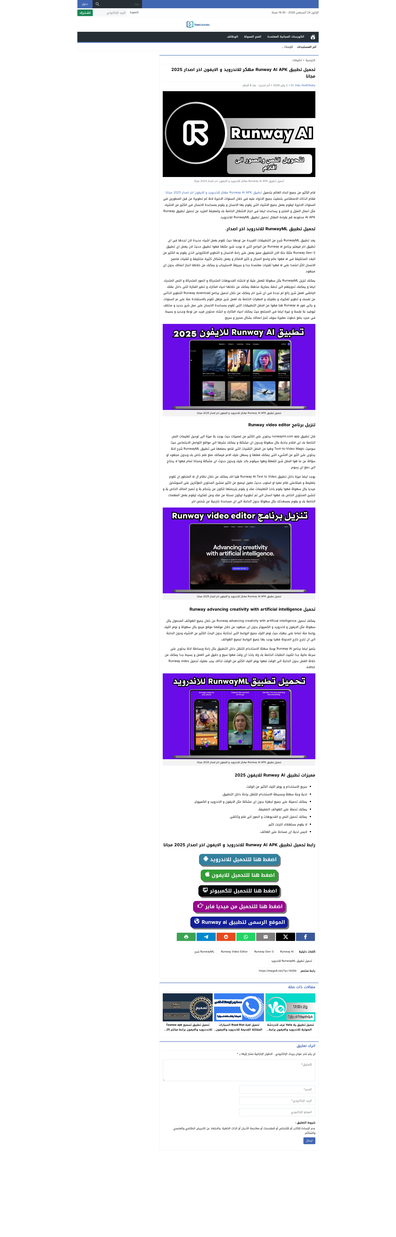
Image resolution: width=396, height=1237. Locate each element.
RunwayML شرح (204, 951)
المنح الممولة (252, 36)
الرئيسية (313, 37)
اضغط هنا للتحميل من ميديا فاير (243, 906)
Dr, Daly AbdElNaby (303, 85)
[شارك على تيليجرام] (206, 936)
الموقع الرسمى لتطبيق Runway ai (242, 922)
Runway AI (286, 951)
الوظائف (232, 36)
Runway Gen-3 (263, 951)
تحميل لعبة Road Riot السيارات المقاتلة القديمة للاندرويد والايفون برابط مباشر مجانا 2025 (239, 1029)
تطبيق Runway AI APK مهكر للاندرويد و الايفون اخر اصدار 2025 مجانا (214, 192)
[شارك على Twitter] (285, 936)
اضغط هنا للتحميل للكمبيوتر (242, 891)
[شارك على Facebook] (305, 936)
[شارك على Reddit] (226, 936)
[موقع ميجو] (198, 24)
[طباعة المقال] (186, 936)
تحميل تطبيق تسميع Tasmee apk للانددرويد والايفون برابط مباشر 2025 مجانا (187, 1029)
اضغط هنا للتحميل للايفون (242, 875)
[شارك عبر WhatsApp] (245, 936)
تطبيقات (297, 60)
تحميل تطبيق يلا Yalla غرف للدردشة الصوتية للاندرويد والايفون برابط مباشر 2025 (290, 1029)
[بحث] (98, 4)
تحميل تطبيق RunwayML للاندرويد (291, 960)
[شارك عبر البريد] (265, 936)
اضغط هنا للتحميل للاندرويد (242, 859)
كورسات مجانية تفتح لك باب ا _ (275, 46)
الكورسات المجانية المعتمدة (285, 36)
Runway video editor (234, 951)
